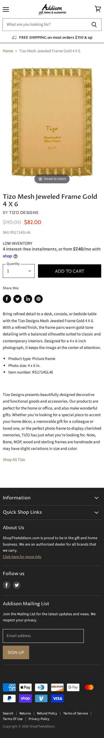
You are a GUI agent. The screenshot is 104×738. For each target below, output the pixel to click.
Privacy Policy (39, 718)
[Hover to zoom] (52, 122)
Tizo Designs (23, 212)
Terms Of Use (12, 718)
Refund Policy (47, 713)
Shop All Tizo (14, 460)
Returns (25, 713)
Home (8, 51)
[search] (44, 24)
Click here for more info (22, 557)
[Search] (94, 24)
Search (8, 713)
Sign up (15, 652)
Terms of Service (75, 713)
